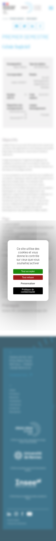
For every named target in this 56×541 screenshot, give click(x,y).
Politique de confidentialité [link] (28, 290)
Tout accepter (28, 271)
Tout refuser (28, 277)
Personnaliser (28, 283)
